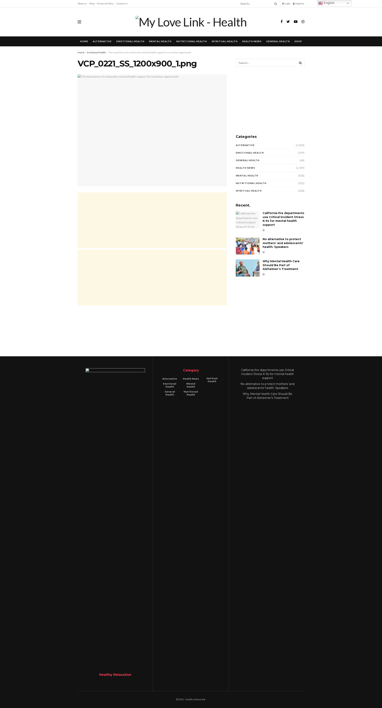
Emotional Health (130, 41)
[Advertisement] (152, 220)
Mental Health (160, 41)
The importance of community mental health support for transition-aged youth (149, 52)
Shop (92, 3)
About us (82, 3)
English (328, 3)
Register (299, 3)
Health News (251, 41)
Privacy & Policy (105, 3)
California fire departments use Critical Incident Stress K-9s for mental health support (283, 219)
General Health (278, 41)
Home (84, 41)
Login (287, 3)
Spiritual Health (225, 41)
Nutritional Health (191, 41)
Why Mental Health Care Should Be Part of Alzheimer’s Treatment (281, 265)
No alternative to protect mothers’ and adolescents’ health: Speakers (283, 243)
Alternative (102, 41)
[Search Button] (275, 3)
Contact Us (122, 3)
